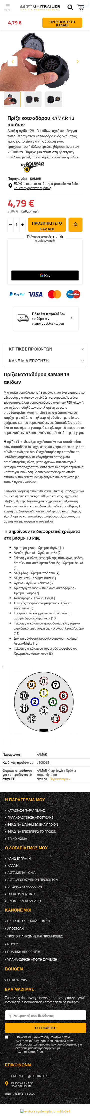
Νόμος (12, 944)
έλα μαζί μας (19, 989)
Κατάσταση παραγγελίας (26, 810)
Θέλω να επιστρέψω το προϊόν (32, 831)
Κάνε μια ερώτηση (29, 361)
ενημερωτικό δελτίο (24, 900)
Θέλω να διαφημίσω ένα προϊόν (33, 824)
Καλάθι (13, 865)
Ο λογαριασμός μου (26, 848)
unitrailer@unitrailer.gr (31, 1075)
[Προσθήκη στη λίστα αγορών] (75, 225)
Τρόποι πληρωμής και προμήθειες (35, 936)
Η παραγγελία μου (25, 800)
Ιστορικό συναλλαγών (25, 886)
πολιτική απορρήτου (24, 951)
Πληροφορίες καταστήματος (30, 921)
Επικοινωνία (17, 838)
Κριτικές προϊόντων (30, 349)
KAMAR (35, 178)
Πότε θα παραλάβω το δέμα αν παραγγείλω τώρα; (48, 318)
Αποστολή (15, 928)
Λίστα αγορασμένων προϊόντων (33, 879)
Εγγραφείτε (45, 1027)
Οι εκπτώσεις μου (21, 893)
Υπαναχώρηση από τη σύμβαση (32, 959)
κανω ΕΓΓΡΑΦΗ (19, 858)
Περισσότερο (59, 778)
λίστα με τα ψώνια (22, 872)
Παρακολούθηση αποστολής (30, 817)
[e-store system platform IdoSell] (45, 1111)
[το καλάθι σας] (81, 7)
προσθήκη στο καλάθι (47, 226)
